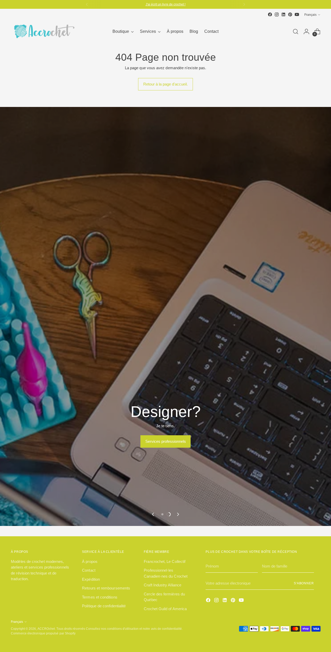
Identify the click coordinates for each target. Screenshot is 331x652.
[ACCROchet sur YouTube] (297, 14)
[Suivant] (244, 4)
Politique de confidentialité (104, 606)
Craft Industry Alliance (162, 585)
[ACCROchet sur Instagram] (276, 14)
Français (310, 14)
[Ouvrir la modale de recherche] (295, 31)
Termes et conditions (99, 597)
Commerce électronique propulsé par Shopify (43, 633)
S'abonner (304, 583)
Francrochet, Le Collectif (164, 561)
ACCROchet (46, 628)
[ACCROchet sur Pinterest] (290, 14)
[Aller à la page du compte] (306, 31)
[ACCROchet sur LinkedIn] (283, 14)
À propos (89, 561)
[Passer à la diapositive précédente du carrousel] (153, 514)
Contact (88, 570)
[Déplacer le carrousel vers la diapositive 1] (162, 514)
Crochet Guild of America (165, 609)
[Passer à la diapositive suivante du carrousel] (177, 514)
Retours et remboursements (106, 588)
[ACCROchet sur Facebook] (270, 14)
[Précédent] (87, 4)
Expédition (91, 579)
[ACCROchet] (43, 31)
